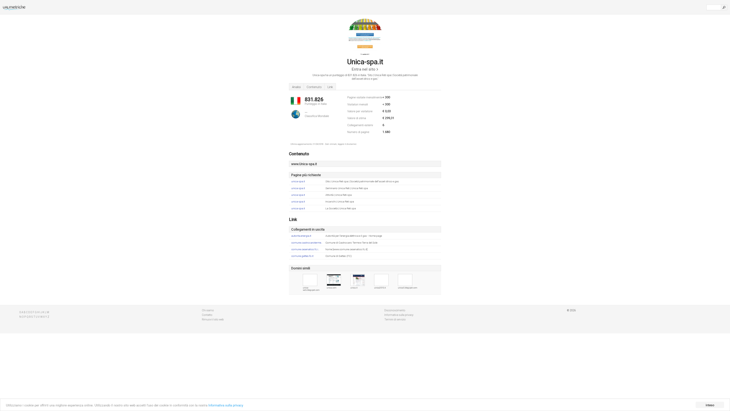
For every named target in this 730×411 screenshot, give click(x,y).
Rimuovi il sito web (213, 319)
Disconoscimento (394, 310)
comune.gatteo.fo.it (302, 256)
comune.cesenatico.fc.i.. (305, 249)
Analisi (296, 87)
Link (330, 87)
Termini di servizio (395, 319)
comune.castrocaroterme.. (306, 242)
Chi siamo (208, 310)
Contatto (207, 314)
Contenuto (314, 87)
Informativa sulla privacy (225, 405)
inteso (710, 404)
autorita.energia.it (301, 235)
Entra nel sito (363, 69)
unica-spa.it (298, 181)
